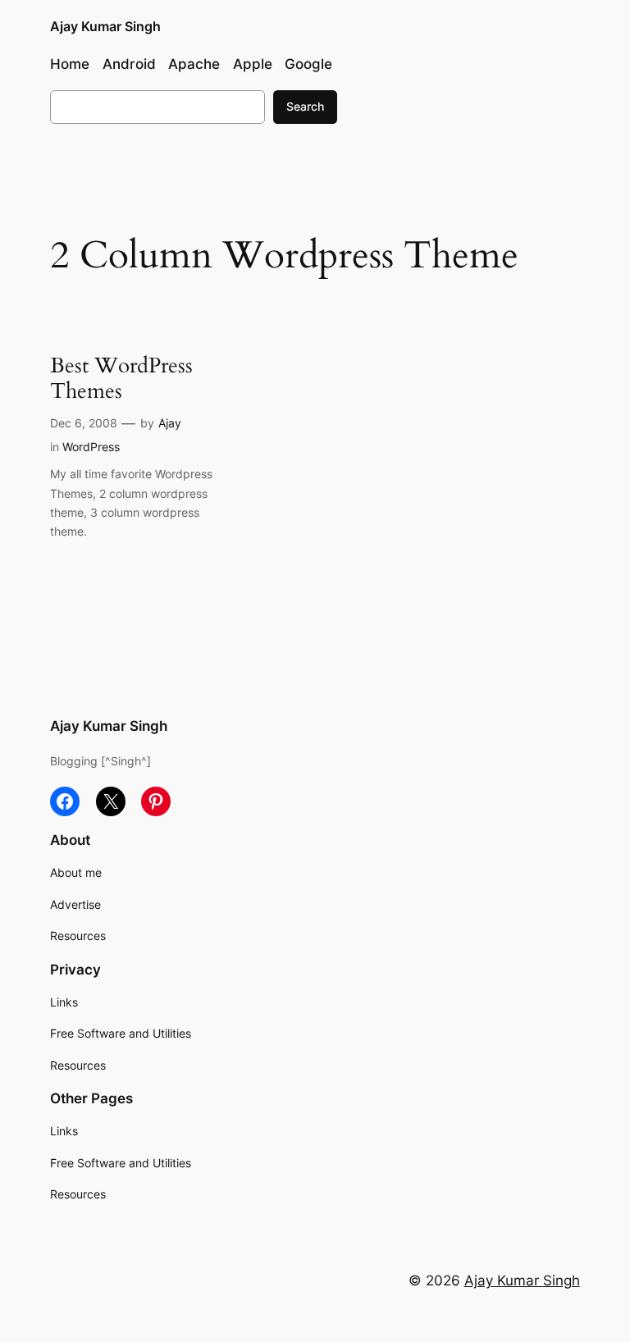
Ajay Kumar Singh (105, 26)
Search (305, 106)
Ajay (169, 423)
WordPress (91, 447)
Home (69, 64)
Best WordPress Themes (121, 379)
